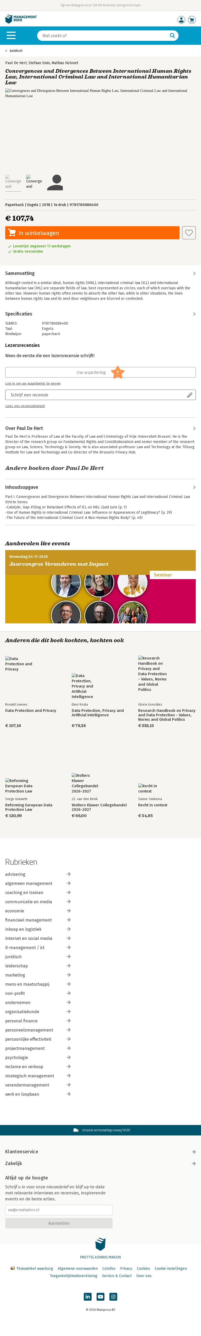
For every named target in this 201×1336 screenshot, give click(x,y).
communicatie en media (28, 901)
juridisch (13, 956)
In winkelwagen (39, 232)
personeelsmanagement (29, 1030)
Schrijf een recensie (29, 394)
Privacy (126, 1268)
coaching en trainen (24, 892)
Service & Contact (117, 1276)
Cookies (143, 1268)
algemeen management (28, 883)
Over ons (144, 1276)
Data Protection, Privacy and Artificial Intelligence (98, 712)
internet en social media (28, 938)
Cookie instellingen (171, 1268)
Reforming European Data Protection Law (28, 807)
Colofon (108, 1268)
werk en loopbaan (22, 1094)
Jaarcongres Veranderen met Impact (58, 564)
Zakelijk (13, 1163)
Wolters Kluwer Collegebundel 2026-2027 (99, 807)
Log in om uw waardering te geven (33, 383)
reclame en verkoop (24, 1066)
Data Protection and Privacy (30, 710)
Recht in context (152, 805)
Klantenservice (21, 1152)
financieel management (28, 920)
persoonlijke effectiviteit (28, 1039)
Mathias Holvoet (65, 63)
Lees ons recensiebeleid (25, 406)
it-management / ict (24, 947)
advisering (15, 874)
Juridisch (16, 51)
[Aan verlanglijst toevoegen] (189, 232)
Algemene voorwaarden (78, 1268)
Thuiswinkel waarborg (34, 1268)
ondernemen (18, 1002)
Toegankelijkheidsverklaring (73, 1276)
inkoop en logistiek (23, 929)
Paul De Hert (16, 63)
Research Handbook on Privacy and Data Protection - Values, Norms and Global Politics (167, 715)
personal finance (21, 1020)
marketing (15, 975)
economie (14, 910)
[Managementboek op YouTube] (100, 1297)
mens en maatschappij (27, 984)
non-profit (15, 993)
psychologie (16, 1057)
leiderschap (16, 965)
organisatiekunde (22, 1011)
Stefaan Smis (39, 63)
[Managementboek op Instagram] (113, 1297)
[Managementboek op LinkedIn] (88, 1297)
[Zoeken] (172, 35)
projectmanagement (25, 1048)
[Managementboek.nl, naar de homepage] (21, 22)
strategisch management (29, 1075)
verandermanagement (27, 1085)
